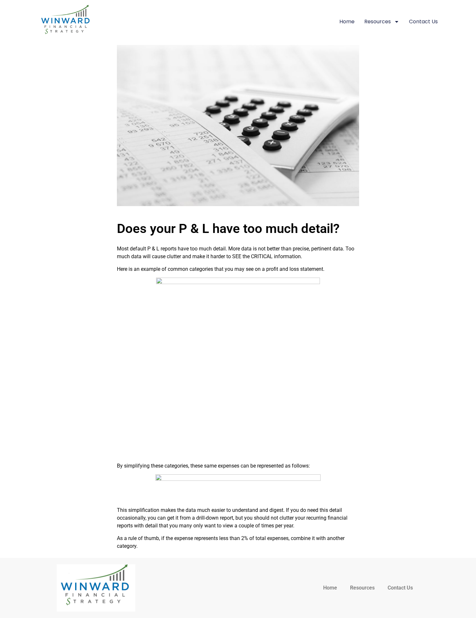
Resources (377, 21)
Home (347, 21)
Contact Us (423, 21)
